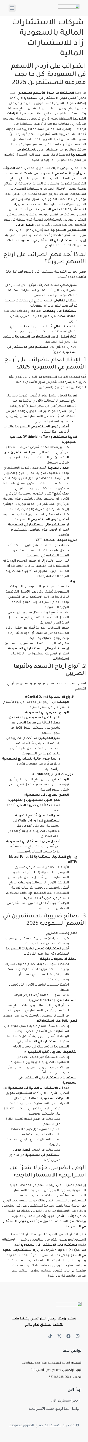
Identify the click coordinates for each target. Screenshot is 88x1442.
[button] (12, 8)
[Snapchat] (68, 1336)
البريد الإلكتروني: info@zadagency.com (56, 1370)
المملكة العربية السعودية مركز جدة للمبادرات (52, 1363)
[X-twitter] (59, 1336)
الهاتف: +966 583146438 (65, 1377)
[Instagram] (77, 1336)
